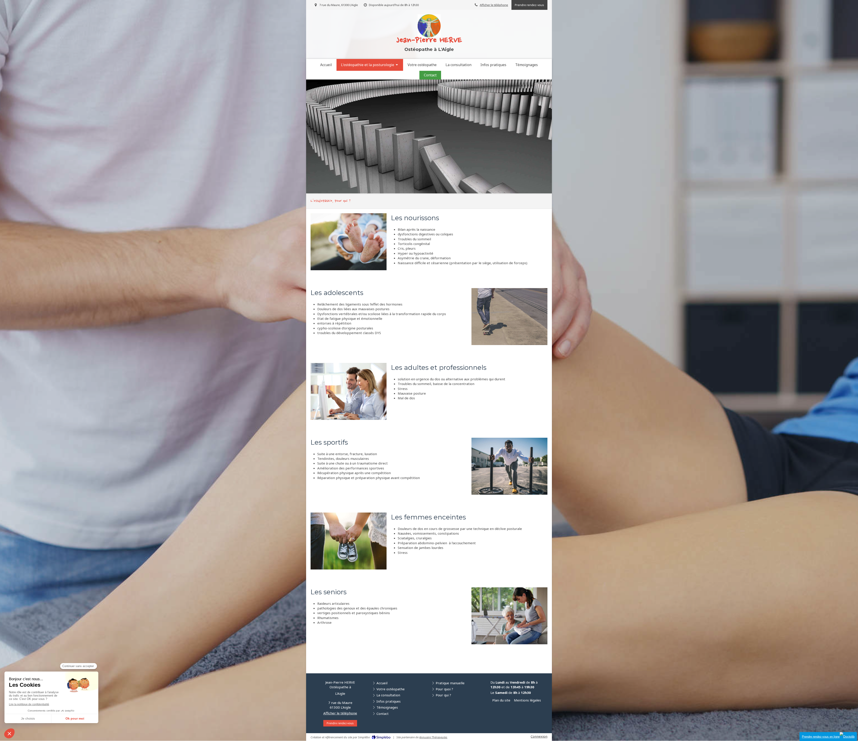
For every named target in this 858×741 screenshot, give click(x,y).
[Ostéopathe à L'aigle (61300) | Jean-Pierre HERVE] (429, 25)
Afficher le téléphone (494, 5)
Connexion (539, 736)
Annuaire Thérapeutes (433, 737)
